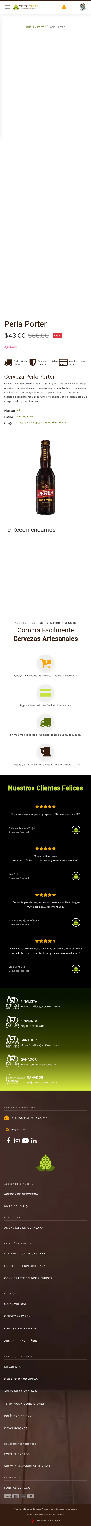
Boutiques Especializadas (25, 1266)
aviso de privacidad (20, 1391)
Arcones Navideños (20, 1341)
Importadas (50, 422)
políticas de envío (19, 1416)
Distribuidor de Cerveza (24, 1253)
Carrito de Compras (21, 1379)
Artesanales (23, 422)
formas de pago (17, 1487)
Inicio (30, 27)
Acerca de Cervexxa (21, 1194)
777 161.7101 (20, 1130)
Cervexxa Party (17, 1316)
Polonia (62, 422)
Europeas (36, 422)
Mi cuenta (12, 1367)
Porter (41, 27)
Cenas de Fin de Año (20, 1328)
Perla (18, 410)
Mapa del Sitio (16, 1206)
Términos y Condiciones (24, 1404)
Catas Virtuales (17, 1304)
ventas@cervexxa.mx (29, 1118)
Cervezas (20, 416)
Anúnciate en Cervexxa (23, 1227)
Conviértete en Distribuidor (28, 1278)
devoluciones (16, 1428)
